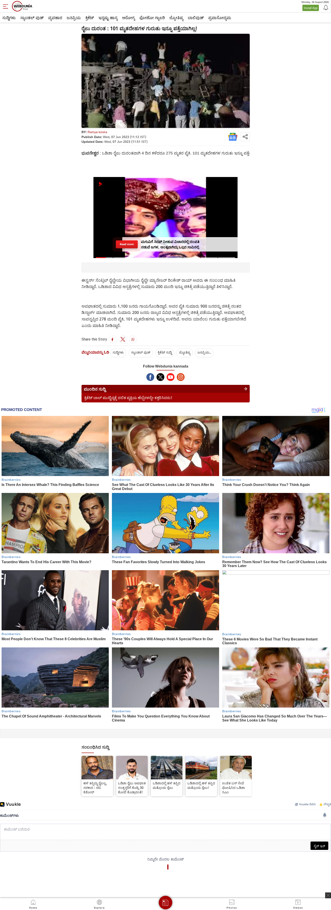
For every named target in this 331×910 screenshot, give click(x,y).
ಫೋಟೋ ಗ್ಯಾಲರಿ (152, 17)
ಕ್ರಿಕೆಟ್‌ (89, 17)
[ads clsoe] (328, 895)
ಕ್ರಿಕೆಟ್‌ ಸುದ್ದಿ (165, 352)
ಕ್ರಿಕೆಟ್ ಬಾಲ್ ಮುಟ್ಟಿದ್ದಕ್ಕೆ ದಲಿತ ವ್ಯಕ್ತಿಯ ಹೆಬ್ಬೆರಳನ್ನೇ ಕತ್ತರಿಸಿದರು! (128, 397)
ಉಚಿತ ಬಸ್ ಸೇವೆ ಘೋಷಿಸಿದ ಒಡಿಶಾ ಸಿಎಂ (233, 787)
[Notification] (325, 7)
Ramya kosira (97, 132)
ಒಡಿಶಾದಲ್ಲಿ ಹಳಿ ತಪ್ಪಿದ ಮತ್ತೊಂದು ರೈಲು (166, 785)
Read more (127, 244)
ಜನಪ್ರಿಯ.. (204, 352)
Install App (310, 8)
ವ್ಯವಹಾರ (55, 17)
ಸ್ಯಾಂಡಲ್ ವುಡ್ (32, 17)
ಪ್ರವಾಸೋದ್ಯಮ (219, 17)
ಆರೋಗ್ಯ (128, 17)
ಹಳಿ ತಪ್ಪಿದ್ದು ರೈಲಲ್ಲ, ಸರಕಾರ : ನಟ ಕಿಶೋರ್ (95, 787)
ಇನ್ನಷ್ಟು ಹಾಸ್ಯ (108, 17)
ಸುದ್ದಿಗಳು (9, 17)
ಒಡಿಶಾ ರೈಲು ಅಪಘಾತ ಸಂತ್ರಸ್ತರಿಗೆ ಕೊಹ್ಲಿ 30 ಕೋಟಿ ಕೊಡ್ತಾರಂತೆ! (132, 787)
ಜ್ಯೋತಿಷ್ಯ (176, 17)
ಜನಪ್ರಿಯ (74, 17)
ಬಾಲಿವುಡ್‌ (196, 17)
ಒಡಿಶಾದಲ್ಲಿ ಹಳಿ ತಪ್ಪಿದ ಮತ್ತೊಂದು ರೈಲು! (201, 785)
